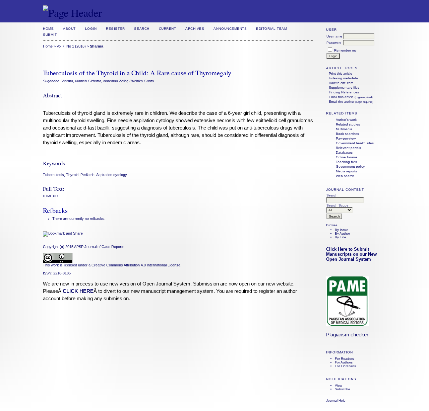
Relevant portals (348, 148)
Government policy (350, 166)
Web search (345, 176)
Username (334, 36)
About (69, 28)
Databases (344, 152)
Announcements (230, 28)
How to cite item (341, 83)
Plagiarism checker (347, 334)
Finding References (344, 92)
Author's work (346, 119)
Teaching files (346, 162)
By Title (340, 237)
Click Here (336, 249)
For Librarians (345, 366)
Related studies (348, 124)
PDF (56, 196)
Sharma (96, 46)
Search (141, 28)
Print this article (340, 73)
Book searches (347, 134)
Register (115, 28)
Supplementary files (344, 87)
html (47, 196)
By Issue (341, 230)
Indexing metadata (343, 78)
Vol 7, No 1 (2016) (71, 46)
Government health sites (355, 143)
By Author (342, 233)
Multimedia (344, 129)
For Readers (344, 358)
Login (91, 28)
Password (334, 43)
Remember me (345, 50)
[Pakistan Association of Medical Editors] (347, 325)
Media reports (346, 171)
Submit (50, 34)
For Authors (344, 362)
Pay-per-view (346, 138)
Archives (194, 28)
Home (48, 28)
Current (167, 28)
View (338, 385)
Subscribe (342, 389)
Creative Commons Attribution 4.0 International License (135, 265)
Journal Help (336, 400)
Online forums (346, 157)
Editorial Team (271, 28)
